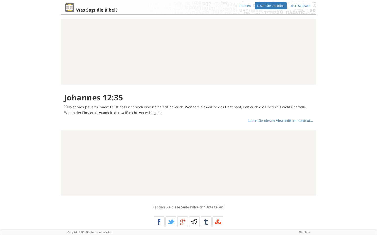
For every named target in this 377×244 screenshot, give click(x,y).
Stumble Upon (217, 221)
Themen (245, 5)
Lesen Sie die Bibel (270, 5)
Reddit (194, 221)
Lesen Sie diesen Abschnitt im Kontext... (280, 120)
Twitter (170, 221)
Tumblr (206, 221)
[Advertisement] (188, 51)
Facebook (159, 221)
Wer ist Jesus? (301, 5)
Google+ (182, 221)
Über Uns (304, 232)
